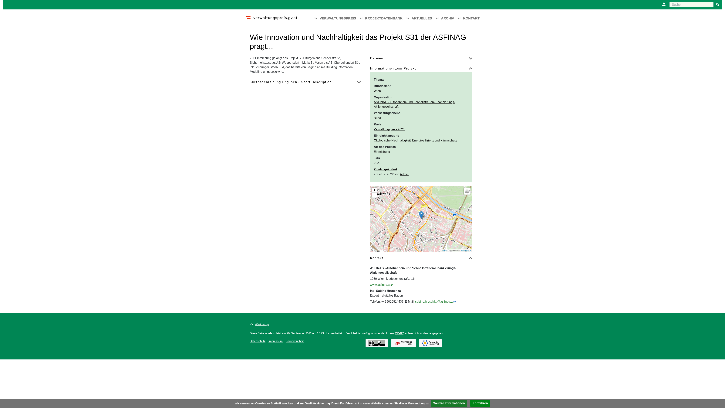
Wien (377, 91)
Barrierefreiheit (295, 341)
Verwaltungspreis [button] (338, 18)
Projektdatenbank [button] (384, 18)
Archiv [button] (447, 18)
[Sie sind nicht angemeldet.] (665, 4)
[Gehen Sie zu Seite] (717, 4)
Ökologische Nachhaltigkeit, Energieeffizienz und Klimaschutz (415, 140)
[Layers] (467, 191)
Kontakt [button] (471, 18)
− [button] (374, 195)
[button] (449, 403)
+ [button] (374, 190)
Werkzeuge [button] (262, 324)
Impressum (275, 341)
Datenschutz (257, 341)
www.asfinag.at (380, 284)
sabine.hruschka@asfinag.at (434, 301)
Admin (404, 174)
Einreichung (382, 151)
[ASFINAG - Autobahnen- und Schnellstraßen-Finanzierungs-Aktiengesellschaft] (421, 215)
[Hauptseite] (275, 16)
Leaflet (444, 250)
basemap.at (466, 250)
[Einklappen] (470, 69)
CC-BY (399, 333)
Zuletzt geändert (385, 169)
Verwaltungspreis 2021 (389, 129)
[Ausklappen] (470, 59)
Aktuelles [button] (422, 18)
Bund (377, 118)
